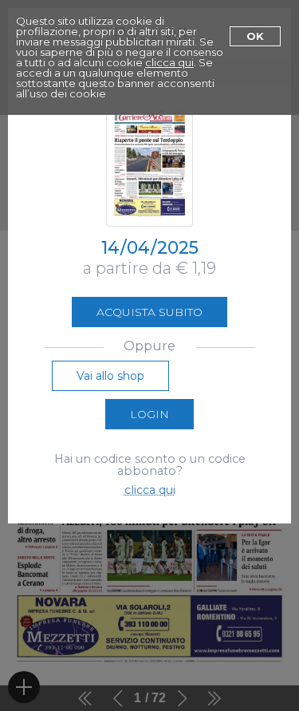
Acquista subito (149, 312)
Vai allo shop (110, 376)
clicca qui (169, 62)
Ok (255, 36)
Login (149, 414)
